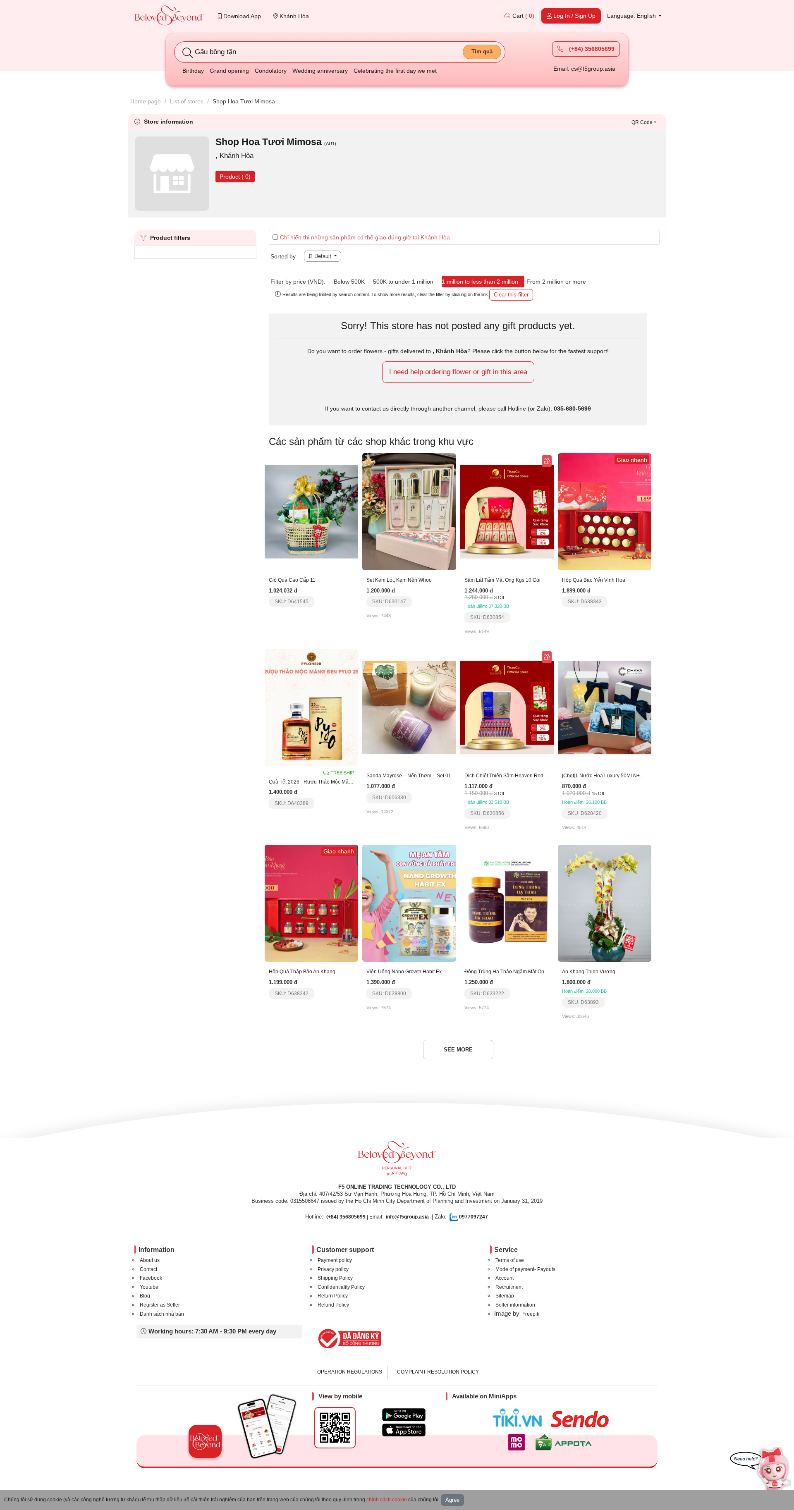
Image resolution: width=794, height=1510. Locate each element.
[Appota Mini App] (565, 1442)
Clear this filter (511, 294)
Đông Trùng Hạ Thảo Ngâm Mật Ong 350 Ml (514, 972)
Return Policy (333, 1296)
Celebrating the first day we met (395, 70)
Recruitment (509, 1287)
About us (150, 1260)
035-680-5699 (572, 408)
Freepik (530, 1314)
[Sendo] (581, 1419)
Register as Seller (160, 1305)
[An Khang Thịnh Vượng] (604, 902)
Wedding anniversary (320, 70)
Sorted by (283, 256)
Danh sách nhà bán (162, 1314)
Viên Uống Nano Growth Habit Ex (404, 972)
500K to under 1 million (403, 281)
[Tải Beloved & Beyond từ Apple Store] (404, 1430)
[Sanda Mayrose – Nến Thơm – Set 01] (409, 707)
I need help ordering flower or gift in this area (458, 372)
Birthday (193, 70)
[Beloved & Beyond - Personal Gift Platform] (397, 1161)
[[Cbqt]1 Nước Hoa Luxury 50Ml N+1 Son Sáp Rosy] (604, 707)
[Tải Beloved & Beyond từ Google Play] (404, 1414)
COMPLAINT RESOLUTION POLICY (438, 1372)
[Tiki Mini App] (519, 1418)
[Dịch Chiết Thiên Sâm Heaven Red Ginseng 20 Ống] (507, 707)
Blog (145, 1296)
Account (504, 1278)
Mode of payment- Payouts (525, 1269)
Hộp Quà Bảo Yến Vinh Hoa (593, 580)
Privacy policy (333, 1269)
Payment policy (335, 1260)
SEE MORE (458, 1049)
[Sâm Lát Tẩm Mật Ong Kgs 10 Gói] (507, 511)
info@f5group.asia (407, 1217)
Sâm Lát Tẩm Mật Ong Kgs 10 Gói (502, 580)
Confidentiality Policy (341, 1287)
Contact (148, 1269)
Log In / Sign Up (574, 15)
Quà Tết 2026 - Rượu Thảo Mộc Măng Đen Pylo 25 (326, 782)
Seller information (515, 1305)
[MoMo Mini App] (518, 1442)
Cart (522, 15)
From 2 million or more (556, 281)
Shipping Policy (335, 1278)
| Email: (354, 1217)
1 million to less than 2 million (480, 281)
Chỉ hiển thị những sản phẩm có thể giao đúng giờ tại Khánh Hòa (365, 237)
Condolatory (271, 70)
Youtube (149, 1287)
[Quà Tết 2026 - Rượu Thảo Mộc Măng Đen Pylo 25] (311, 707)
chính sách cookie (386, 1500)
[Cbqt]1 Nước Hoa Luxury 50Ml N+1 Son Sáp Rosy (619, 776)
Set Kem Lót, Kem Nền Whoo (399, 580)
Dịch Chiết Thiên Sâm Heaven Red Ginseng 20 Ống (522, 776)
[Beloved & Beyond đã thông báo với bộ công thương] (348, 1338)
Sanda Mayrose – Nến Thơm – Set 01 (408, 776)
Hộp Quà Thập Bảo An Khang (302, 972)
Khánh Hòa (293, 16)
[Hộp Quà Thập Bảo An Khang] (311, 902)
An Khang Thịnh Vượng (588, 972)
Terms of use (509, 1260)
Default (323, 256)
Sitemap (504, 1296)
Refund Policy (333, 1305)
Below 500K (349, 281)
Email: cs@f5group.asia (584, 68)
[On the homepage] (169, 16)
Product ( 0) (235, 176)
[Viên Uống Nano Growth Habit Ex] (409, 902)
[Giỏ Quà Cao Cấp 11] (311, 511)
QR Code (642, 122)
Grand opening (229, 70)
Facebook (151, 1278)
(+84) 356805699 (591, 48)
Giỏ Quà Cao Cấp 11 (292, 580)
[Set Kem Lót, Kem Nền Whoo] (409, 511)
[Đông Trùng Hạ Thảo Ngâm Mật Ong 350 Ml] (507, 902)
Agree (452, 1500)
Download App (241, 16)
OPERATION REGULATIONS (349, 1372)
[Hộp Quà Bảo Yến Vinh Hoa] (604, 511)
